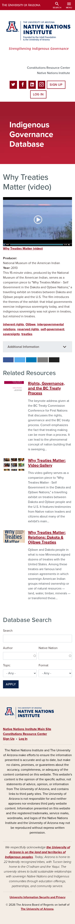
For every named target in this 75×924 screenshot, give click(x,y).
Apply (11, 684)
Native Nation (48, 648)
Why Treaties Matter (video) (23, 249)
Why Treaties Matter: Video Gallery (47, 463)
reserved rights (28, 329)
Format (43, 665)
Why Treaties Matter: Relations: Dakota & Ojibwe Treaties (47, 537)
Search (8, 631)
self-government (52, 329)
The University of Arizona (37, 909)
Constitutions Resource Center (48, 68)
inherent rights (13, 324)
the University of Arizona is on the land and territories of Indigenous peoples (37, 852)
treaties (26, 334)
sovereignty (11, 334)
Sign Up (56, 85)
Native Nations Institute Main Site (27, 729)
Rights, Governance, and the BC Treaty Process (46, 388)
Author (8, 648)
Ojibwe (31, 324)
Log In (38, 94)
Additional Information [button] (23, 347)
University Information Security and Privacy (37, 897)
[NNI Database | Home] (37, 36)
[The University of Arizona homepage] (24, 5)
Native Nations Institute (53, 73)
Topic (6, 665)
